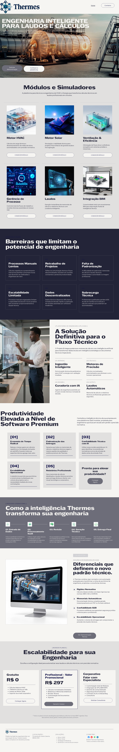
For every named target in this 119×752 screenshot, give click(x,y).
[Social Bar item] (89, 737)
